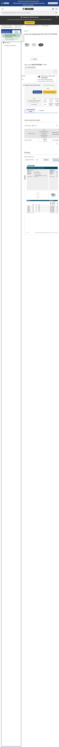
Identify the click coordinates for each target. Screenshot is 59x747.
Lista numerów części (31, 110)
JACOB (25, 31)
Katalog (35, 59)
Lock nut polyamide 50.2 (6, 27)
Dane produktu (31, 67)
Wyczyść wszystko (16, 32)
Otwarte (46, 159)
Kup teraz (38, 92)
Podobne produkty (49, 85)
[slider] (26, 160)
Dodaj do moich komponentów (32, 85)
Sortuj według (50, 133)
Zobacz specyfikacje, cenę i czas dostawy (12, 39)
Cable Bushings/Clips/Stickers (32, 25)
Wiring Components (18, 25)
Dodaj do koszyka (50, 92)
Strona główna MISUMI (6, 25)
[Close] (56, 17)
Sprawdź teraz (51, 104)
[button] (53, 3)
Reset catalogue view (29, 156)
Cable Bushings (44, 25)
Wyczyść (45, 64)
